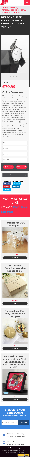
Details (15, 258)
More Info (8, 175)
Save (7, 186)
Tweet (17, 184)
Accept (21, 455)
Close (26, 455)
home (4, 8)
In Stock (9, 167)
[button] (9, 76)
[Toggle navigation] (27, 2)
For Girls (12, 8)
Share (8, 184)
